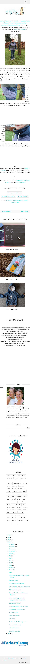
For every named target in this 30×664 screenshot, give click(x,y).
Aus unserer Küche (25, 21)
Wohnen (14, 517)
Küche (19, 494)
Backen (12, 480)
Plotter (15, 501)
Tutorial (14, 512)
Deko (23, 480)
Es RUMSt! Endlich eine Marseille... (18, 606)
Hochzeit (20, 488)
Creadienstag (19, 180)
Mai (10, 560)
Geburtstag (18, 200)
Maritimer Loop (13, 580)
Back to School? (12, 249)
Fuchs (8, 486)
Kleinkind (9, 494)
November (12, 546)
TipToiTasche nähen (12, 279)
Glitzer (8, 488)
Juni (10, 558)
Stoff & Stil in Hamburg (20, 29)
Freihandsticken (17, 483)
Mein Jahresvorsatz (14, 631)
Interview (15, 491)
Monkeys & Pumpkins (16, 496)
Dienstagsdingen (20, 182)
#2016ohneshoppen (11, 475)
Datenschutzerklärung (14, 25)
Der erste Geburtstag (15, 625)
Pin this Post (24, 196)
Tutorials (16, 21)
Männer (25, 496)
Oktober (11, 549)
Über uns (6, 23)
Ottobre (9, 501)
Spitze (14, 509)
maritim (14, 520)
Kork (14, 494)
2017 (9, 539)
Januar (11, 570)
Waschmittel (10, 515)
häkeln (23, 517)
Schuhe (18, 507)
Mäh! (10, 572)
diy (18, 517)
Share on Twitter (9, 196)
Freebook (9, 483)
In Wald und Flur (13, 612)
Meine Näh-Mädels (14, 615)
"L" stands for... (12, 309)
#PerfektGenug (10, 200)
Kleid (24, 491)
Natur (13, 499)
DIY (11, 21)
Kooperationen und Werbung (18, 23)
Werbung (25, 515)
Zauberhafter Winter (15, 603)
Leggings (24, 494)
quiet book (20, 520)
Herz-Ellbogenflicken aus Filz (17, 609)
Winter (8, 517)
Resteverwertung (11, 507)
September (12, 551)
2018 (9, 537)
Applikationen (23, 478)
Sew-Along (25, 507)
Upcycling (20, 512)
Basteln (18, 480)
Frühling (25, 483)
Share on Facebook (16, 192)
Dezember (12, 544)
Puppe (8, 504)
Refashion (18, 504)
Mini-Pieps (12, 618)
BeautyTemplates (11, 658)
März (10, 565)
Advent (16, 478)
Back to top (22, 662)
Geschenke (25, 200)
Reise (24, 504)
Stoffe (17, 202)
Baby (8, 480)
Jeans (20, 491)
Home (2, 21)
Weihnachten (18, 515)
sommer (9, 523)
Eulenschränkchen (14, 628)
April (10, 563)
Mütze (8, 499)
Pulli (27, 501)
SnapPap (9, 509)
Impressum (4, 25)
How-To (8, 491)
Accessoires (9, 478)
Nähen (7, 21)
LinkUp (8, 496)
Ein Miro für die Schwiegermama (18, 622)
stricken (15, 523)
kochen (8, 520)
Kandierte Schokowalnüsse (16, 583)
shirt (26, 520)
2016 (9, 542)
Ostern (23, 499)
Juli (10, 556)
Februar (11, 567)
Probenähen (21, 501)
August (11, 553)
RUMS (13, 504)
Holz (25, 488)
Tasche (8, 512)
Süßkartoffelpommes (15, 589)
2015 (9, 633)
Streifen (24, 509)
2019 (9, 535)
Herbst (14, 488)
